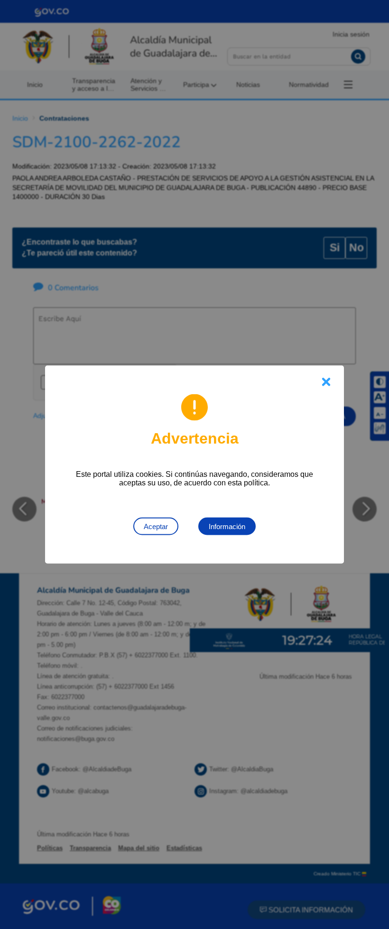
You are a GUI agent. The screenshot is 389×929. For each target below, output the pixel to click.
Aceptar (156, 526)
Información (227, 526)
